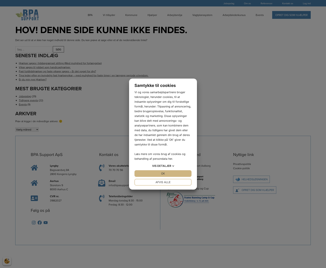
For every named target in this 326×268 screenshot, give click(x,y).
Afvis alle (163, 182)
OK (163, 173)
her (170, 158)
